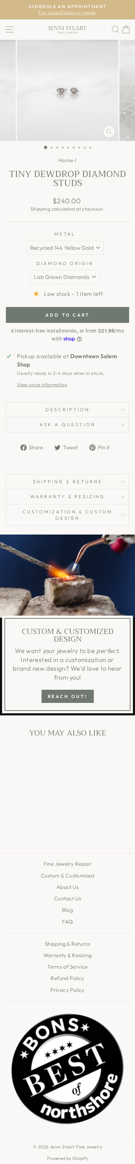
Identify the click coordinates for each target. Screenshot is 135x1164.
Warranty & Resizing (67, 496)
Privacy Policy (67, 990)
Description (67, 409)
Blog (67, 910)
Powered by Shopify (67, 1158)
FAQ (67, 921)
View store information (42, 384)
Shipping (40, 209)
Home (65, 160)
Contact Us (67, 898)
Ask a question (67, 424)
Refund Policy (67, 978)
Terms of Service (67, 966)
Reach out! (68, 696)
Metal (65, 234)
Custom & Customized (67, 875)
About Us (67, 887)
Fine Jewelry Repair (68, 864)
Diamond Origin (65, 263)
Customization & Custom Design (67, 515)
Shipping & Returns (67, 481)
